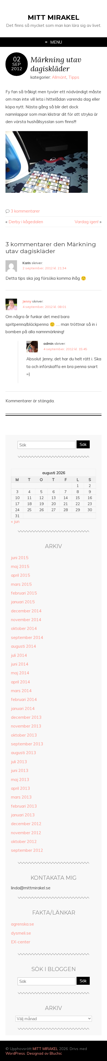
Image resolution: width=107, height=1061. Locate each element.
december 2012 (26, 823)
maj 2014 (20, 672)
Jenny (26, 301)
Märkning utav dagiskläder (55, 64)
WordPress (15, 1053)
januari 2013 (23, 814)
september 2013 (27, 743)
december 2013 (26, 717)
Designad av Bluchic (44, 1053)
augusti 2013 (23, 752)
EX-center (20, 941)
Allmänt (59, 77)
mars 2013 (21, 797)
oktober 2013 (24, 735)
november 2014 (26, 619)
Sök (83, 444)
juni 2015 (19, 557)
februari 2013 (24, 806)
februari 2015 (24, 593)
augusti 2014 (23, 646)
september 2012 (27, 850)
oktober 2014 (24, 628)
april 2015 (20, 575)
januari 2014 (23, 708)
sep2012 (16, 66)
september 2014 (27, 637)
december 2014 (26, 610)
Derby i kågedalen (26, 221)
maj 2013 (20, 779)
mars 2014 (21, 690)
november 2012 (26, 832)
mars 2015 (21, 584)
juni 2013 (19, 770)
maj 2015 (20, 566)
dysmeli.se (21, 933)
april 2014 (20, 681)
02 (16, 59)
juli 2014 (19, 655)
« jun (15, 521)
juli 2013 (19, 761)
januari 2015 (23, 601)
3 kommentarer (25, 211)
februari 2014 (24, 699)
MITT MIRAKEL (53, 17)
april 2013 (20, 788)
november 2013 (26, 726)
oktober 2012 (24, 841)
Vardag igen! (86, 221)
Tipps (73, 77)
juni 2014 (19, 664)
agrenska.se (22, 924)
